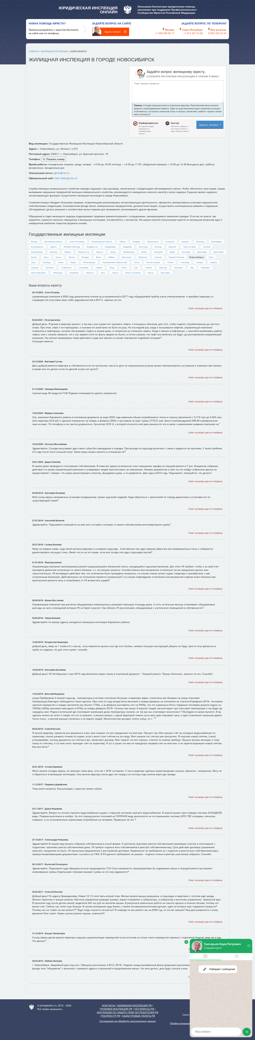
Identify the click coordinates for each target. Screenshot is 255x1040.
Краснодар (202, 251)
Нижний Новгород (176, 257)
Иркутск (99, 251)
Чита (103, 272)
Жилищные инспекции (54, 51)
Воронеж (172, 246)
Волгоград (143, 246)
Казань (113, 251)
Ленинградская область (102, 241)
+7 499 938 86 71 (164, 33)
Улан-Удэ (163, 267)
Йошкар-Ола (83, 251)
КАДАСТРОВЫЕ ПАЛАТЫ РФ (138, 1015)
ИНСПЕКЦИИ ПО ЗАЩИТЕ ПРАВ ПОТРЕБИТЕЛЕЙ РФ (127, 1012)
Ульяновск (178, 267)
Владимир (127, 246)
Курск (46, 257)
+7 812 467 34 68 (193, 33)
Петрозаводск (89, 262)
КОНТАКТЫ (108, 1005)
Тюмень (148, 267)
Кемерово (158, 251)
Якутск (151, 272)
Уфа (192, 267)
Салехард (184, 262)
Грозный (206, 246)
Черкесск (90, 272)
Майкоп (111, 257)
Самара (199, 262)
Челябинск (74, 272)
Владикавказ (110, 246)
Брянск (53, 246)
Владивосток (92, 246)
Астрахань (170, 241)
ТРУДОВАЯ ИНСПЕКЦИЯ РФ (116, 1009)
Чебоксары (57, 272)
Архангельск (152, 241)
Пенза (60, 262)
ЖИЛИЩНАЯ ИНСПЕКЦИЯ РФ (134, 1005)
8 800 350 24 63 (217, 33)
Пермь (73, 262)
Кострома (186, 251)
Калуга (144, 251)
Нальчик (158, 257)
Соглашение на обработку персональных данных (127, 1021)
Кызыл (58, 257)
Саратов (34, 267)
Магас (98, 257)
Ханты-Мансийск (38, 272)
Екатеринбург (37, 251)
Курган (34, 257)
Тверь (111, 267)
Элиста (115, 272)
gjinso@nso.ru (62, 173)
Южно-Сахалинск (133, 272)
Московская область (53, 241)
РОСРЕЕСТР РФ (110, 1015)
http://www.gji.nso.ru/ (66, 178)
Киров (172, 251)
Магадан (85, 257)
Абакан (122, 241)
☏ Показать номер (53, 159)
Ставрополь (66, 267)
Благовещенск (37, 246)
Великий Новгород (72, 246)
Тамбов (98, 267)
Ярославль (165, 272)
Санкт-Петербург (77, 241)
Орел (33, 262)
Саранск (213, 262)
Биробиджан (216, 241)
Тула (136, 267)
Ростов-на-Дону (153, 262)
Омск (211, 257)
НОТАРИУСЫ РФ (144, 1009)
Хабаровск (205, 267)
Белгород (200, 241)
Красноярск (219, 251)
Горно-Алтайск (189, 246)
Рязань (170, 262)
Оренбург (46, 262)
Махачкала (126, 257)
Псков (136, 262)
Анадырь (136, 241)
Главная (34, 51)
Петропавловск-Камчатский (114, 262)
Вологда (158, 246)
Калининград (128, 251)
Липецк (71, 257)
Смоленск (49, 267)
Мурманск (142, 257)
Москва (34, 241)
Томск (124, 267)
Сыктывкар (83, 267)
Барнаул (185, 241)
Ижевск (67, 251)
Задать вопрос (112, 31)
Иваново (53, 251)
